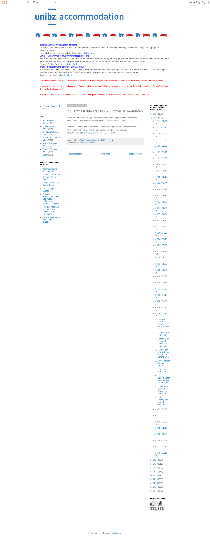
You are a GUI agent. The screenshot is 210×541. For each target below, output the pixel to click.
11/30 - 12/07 (161, 133)
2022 (155, 468)
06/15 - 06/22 (161, 258)
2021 (155, 471)
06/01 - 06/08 (161, 264)
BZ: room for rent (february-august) (162, 363)
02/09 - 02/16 (161, 428)
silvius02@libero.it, (93, 133)
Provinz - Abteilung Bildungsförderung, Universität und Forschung (51, 210)
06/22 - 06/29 (161, 251)
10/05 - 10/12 (161, 177)
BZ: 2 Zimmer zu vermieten (162, 334)
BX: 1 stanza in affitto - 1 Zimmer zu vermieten (161, 390)
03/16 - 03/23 (161, 307)
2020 (155, 475)
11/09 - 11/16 (161, 152)
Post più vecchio (135, 154)
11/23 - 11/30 (161, 140)
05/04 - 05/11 (161, 282)
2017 (155, 487)
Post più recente (75, 154)
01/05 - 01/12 (161, 453)
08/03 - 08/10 (161, 220)
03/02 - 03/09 (161, 409)
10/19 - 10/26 (161, 164)
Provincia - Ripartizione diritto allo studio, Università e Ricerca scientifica (51, 199)
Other (45, 155)
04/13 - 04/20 (161, 289)
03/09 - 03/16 (161, 314)
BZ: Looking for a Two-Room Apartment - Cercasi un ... (162, 353)
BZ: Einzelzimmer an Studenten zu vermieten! (162, 379)
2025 (155, 118)
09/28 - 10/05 (161, 183)
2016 (155, 491)
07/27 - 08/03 (161, 227)
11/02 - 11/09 (161, 158)
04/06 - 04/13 (161, 295)
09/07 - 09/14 (161, 195)
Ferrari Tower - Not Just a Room (51, 184)
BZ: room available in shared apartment (161, 401)
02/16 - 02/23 (161, 422)
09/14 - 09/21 (161, 189)
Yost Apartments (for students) (50, 170)
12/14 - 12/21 (161, 121)
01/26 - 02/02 (161, 440)
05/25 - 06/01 (161, 270)
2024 (155, 460)
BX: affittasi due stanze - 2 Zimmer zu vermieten (162, 342)
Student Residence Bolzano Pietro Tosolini (51, 177)
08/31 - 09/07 (161, 202)
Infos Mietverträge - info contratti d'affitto (51, 219)
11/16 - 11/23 (161, 146)
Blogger (117, 533)
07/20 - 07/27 (161, 233)
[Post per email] (111, 140)
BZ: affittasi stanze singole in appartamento (162, 324)
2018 (155, 483)
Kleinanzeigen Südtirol (49, 189)
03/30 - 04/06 (161, 301)
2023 (155, 464)
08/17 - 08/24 (161, 214)
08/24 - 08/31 (161, 208)
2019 (155, 479)
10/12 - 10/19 (161, 171)
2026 (155, 114)
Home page (105, 154)
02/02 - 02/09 (161, 434)
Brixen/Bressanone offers (84, 143)
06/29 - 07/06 (161, 245)
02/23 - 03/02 (161, 415)
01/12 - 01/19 (161, 446)
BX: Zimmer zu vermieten (161, 370)
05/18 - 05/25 (161, 276)
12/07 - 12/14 (161, 127)
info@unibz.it (71, 64)
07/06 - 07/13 (161, 239)
